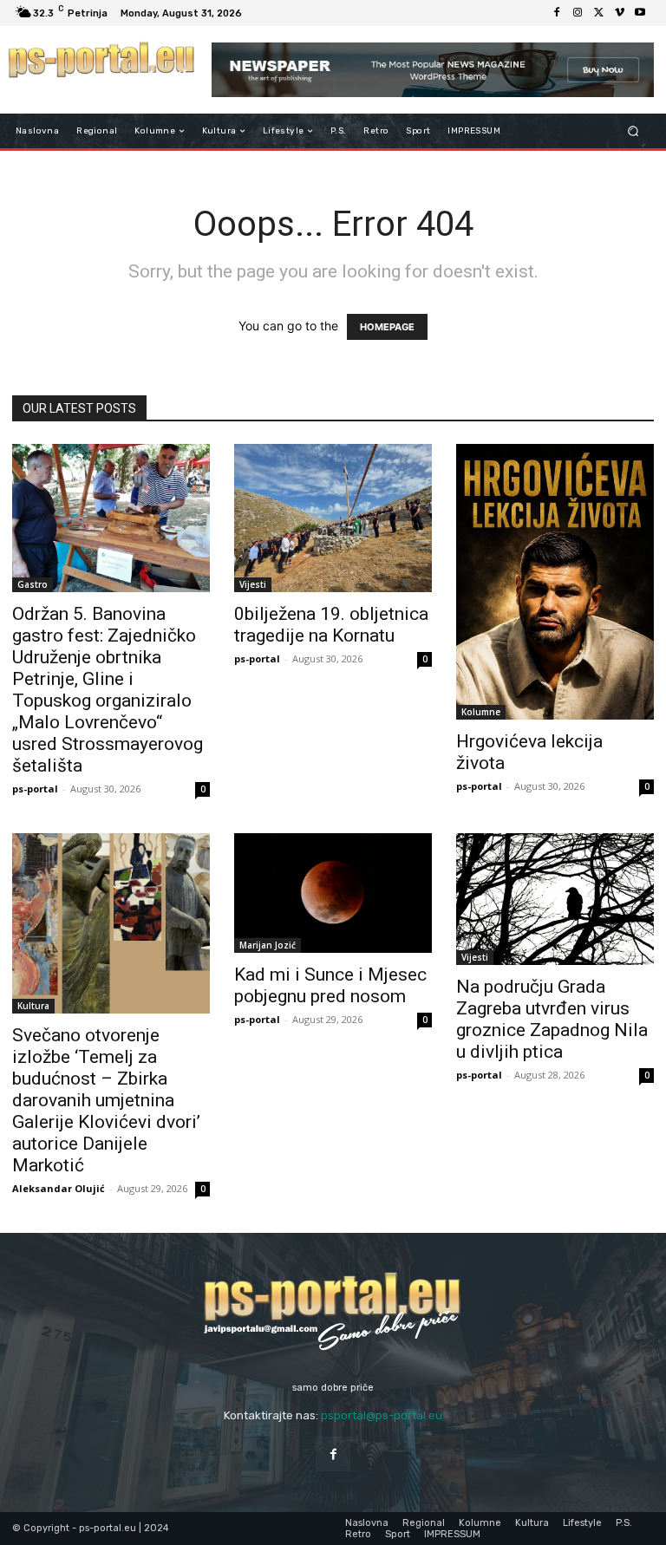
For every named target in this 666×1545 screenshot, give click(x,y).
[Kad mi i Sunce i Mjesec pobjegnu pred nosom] (333, 893)
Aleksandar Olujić (58, 1188)
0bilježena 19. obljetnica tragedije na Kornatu (331, 624)
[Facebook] (556, 13)
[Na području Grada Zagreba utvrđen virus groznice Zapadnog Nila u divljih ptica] (555, 899)
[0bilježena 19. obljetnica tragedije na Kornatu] (333, 518)
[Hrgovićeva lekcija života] (555, 582)
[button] (633, 131)
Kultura (33, 1006)
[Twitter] (598, 13)
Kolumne (480, 712)
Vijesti (252, 584)
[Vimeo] (619, 13)
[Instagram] (577, 13)
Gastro (32, 584)
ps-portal (35, 788)
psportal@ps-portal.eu (381, 1415)
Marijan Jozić (267, 945)
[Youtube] (640, 13)
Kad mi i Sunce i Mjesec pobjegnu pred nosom (330, 985)
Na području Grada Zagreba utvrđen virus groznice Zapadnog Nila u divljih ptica (552, 1019)
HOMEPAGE (387, 327)
